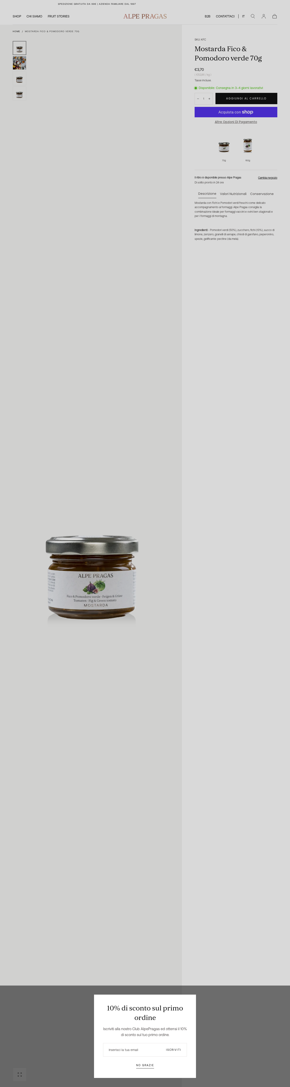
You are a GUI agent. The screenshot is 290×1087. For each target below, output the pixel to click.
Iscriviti (173, 1049)
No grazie (145, 1065)
